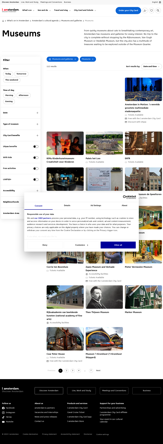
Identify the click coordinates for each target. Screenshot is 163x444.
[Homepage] (3, 21)
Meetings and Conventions (114, 391)
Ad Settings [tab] (96, 205)
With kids (7, 157)
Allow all (118, 245)
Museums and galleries (71, 21)
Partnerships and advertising (113, 408)
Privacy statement (49, 434)
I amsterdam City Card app (79, 417)
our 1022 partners (42, 218)
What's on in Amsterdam (18, 21)
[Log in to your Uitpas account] (145, 10)
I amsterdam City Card (77, 408)
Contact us (39, 421)
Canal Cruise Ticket (75, 412)
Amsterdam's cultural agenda (45, 21)
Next (98, 371)
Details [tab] (67, 205)
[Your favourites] (151, 10)
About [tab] (124, 205)
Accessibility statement (70, 434)
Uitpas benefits (10, 147)
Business (147, 391)
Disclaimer (88, 434)
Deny (45, 245)
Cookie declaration (30, 434)
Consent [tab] (38, 206)
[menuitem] (28, 10)
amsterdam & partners (45, 408)
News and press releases (46, 417)
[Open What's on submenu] (34, 10)
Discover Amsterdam (48, 391)
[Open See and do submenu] (50, 10)
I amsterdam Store (75, 421)
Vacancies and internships (46, 412)
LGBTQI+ (7, 179)
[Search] (158, 10)
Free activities (9, 168)
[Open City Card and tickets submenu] (95, 10)
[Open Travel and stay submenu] (70, 10)
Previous (51, 371)
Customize (80, 245)
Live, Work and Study (81, 391)
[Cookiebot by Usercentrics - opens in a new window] (125, 197)
